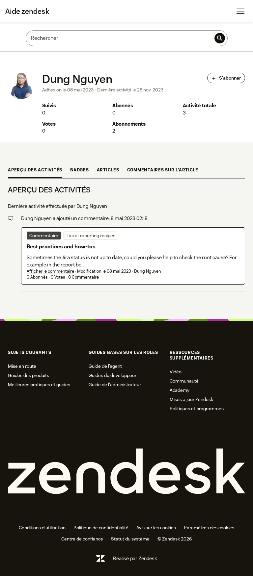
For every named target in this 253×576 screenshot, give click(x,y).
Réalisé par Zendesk (135, 558)
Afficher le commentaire (50, 271)
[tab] (35, 170)
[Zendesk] (126, 471)
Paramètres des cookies (209, 527)
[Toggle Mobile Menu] (240, 11)
